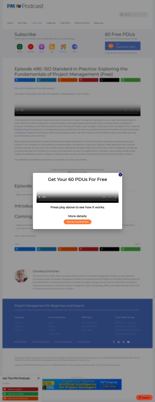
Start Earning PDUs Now (77, 222)
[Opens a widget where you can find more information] (144, 398)
